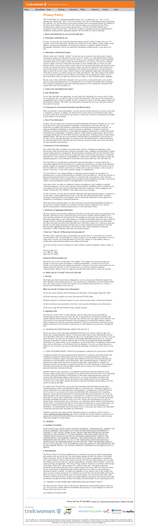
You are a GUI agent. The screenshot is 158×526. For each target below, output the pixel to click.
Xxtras (105, 9)
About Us (95, 9)
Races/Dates (40, 9)
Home (26, 9)
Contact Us (95, 501)
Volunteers (73, 9)
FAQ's (82, 9)
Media (123, 501)
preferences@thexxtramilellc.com (55, 258)
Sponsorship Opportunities (110, 501)
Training (61, 9)
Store (116, 9)
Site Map (130, 501)
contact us (104, 188)
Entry (49, 9)
